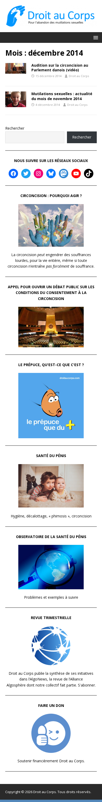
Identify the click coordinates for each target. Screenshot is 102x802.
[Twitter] (26, 173)
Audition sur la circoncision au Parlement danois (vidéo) (59, 67)
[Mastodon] (63, 173)
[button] (95, 37)
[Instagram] (38, 173)
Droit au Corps (79, 76)
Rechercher (14, 128)
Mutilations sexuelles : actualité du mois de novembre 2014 (61, 96)
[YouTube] (76, 173)
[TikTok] (88, 173)
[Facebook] (13, 173)
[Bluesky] (51, 173)
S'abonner (86, 685)
